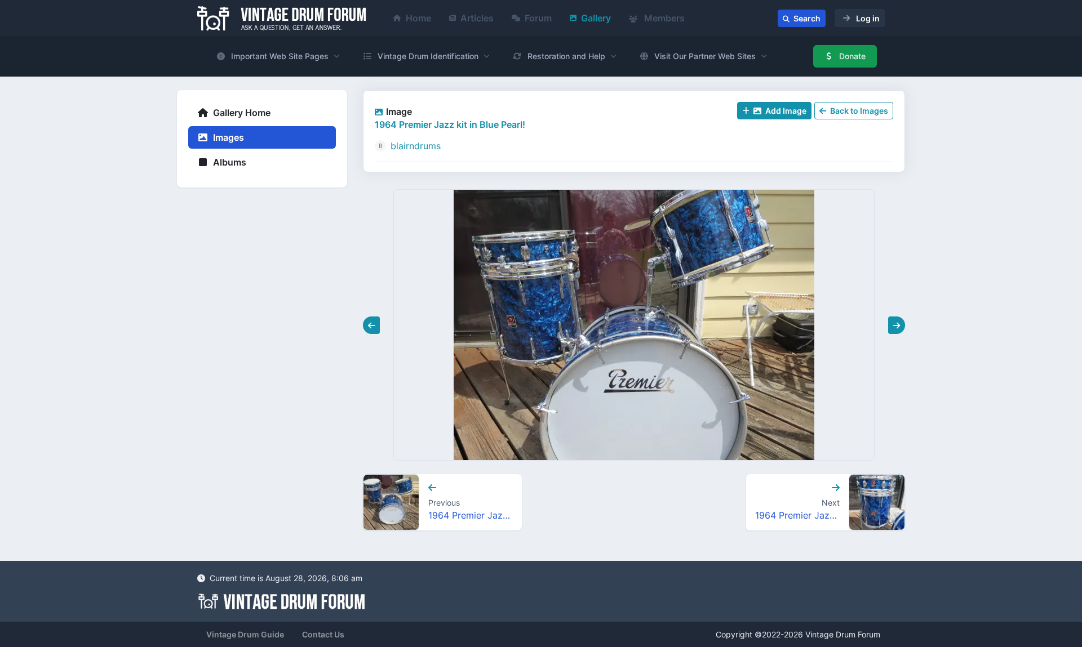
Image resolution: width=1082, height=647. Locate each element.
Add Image (785, 110)
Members (663, 18)
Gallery (596, 18)
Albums (228, 162)
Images (227, 137)
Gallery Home (240, 112)
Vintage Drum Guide (245, 634)
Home (418, 18)
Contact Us (323, 634)
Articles (477, 18)
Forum (538, 18)
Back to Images (858, 110)
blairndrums (416, 145)
